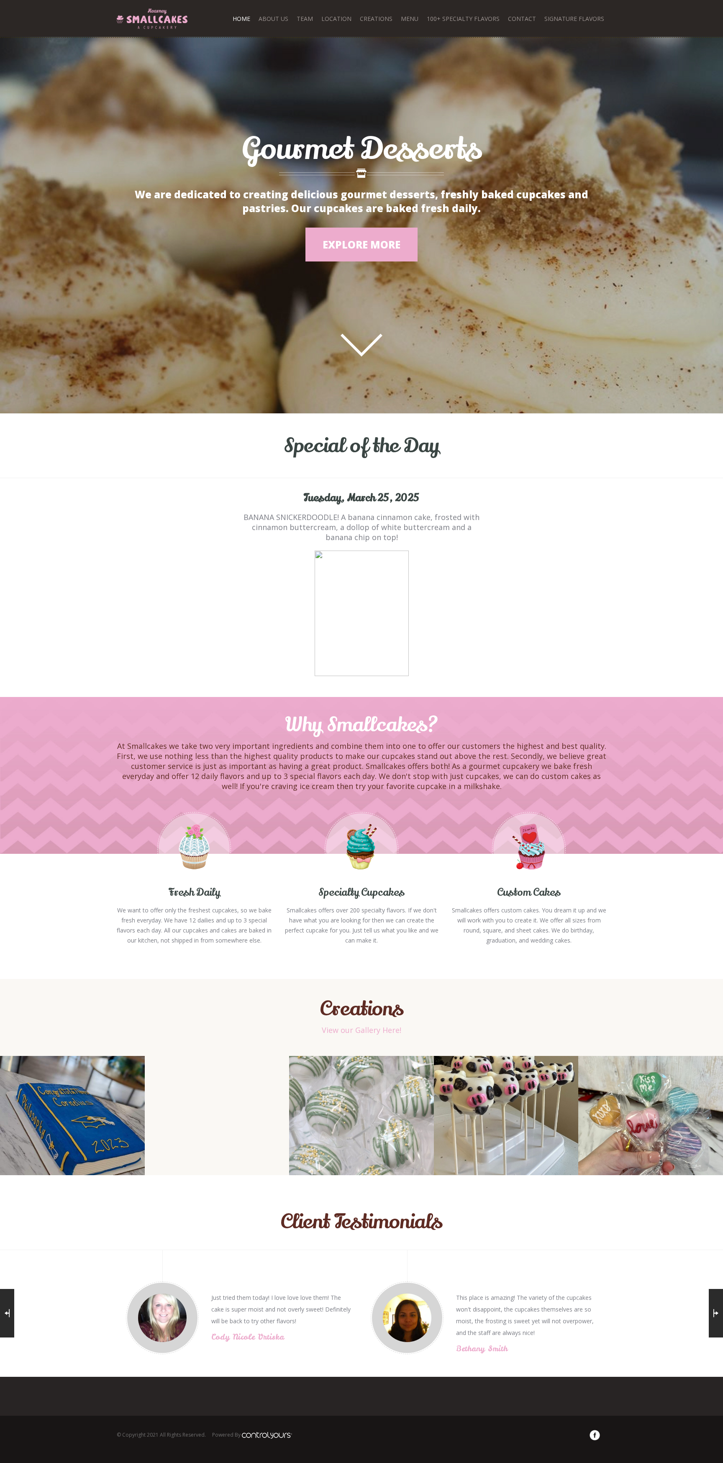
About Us (273, 19)
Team (305, 19)
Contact (522, 19)
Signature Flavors (574, 19)
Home (241, 19)
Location (336, 19)
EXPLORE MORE (361, 244)
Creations (376, 19)
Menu (409, 19)
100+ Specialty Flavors (463, 19)
